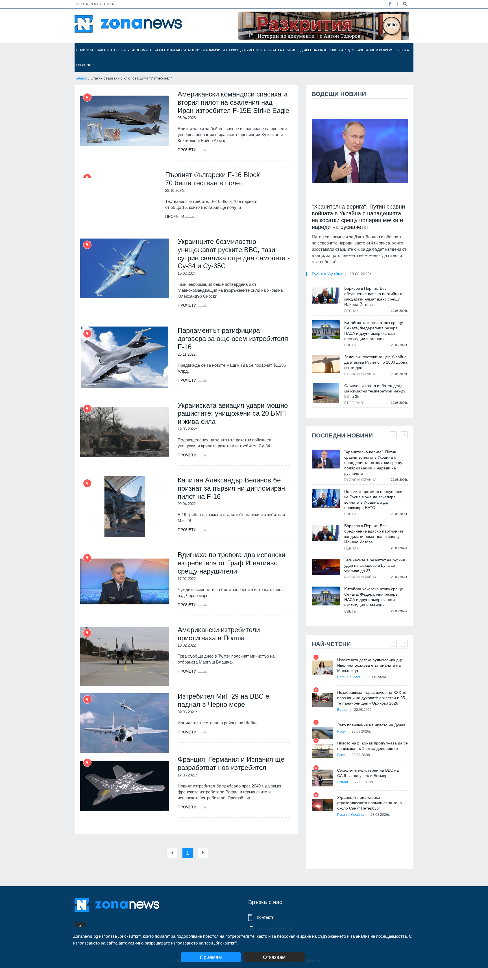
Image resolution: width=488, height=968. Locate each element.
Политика (84, 50)
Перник (351, 311)
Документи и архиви (258, 50)
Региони (84, 64)
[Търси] (405, 3)
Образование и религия (372, 50)
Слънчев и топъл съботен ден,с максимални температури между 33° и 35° (374, 391)
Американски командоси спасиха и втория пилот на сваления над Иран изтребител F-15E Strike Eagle (233, 102)
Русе (341, 731)
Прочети (188, 149)
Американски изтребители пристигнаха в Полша (219, 634)
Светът (121, 50)
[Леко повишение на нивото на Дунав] (322, 732)
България (103, 50)
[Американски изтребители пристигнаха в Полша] (124, 656)
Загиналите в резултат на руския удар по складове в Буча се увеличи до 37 (374, 565)
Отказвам (274, 957)
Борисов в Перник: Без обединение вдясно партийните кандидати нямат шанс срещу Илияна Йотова (374, 296)
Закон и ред (339, 50)
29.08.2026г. (360, 274)
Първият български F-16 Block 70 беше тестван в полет (212, 179)
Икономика (141, 50)
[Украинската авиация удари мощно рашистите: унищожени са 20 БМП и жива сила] (124, 432)
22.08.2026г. (363, 710)
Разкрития (287, 50)
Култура (402, 50)
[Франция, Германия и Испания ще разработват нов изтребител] (124, 786)
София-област (349, 677)
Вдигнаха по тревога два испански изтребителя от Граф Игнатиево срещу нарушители (231, 563)
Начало (81, 78)
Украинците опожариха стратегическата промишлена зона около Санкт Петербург (369, 802)
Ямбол (342, 782)
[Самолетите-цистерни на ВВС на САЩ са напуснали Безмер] (322, 778)
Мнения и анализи (204, 50)
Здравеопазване (313, 50)
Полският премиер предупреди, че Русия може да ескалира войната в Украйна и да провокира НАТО (374, 499)
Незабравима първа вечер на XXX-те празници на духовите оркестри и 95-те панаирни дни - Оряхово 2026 (371, 697)
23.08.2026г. (377, 677)
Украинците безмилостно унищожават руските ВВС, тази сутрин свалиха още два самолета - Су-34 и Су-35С (234, 254)
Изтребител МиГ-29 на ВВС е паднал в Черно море (223, 700)
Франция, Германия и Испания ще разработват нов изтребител (231, 763)
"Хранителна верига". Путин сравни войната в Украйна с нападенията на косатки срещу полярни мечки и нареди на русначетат (358, 216)
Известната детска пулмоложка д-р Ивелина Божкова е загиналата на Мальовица (369, 665)
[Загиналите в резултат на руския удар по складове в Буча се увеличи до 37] (326, 567)
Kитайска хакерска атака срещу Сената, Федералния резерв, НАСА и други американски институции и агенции (373, 330)
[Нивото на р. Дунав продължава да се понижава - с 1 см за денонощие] (322, 751)
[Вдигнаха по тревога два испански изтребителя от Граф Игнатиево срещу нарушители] (124, 581)
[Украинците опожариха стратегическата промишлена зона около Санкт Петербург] (322, 805)
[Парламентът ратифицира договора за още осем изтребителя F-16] (124, 357)
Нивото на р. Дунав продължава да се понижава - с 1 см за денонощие (372, 746)
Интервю (230, 50)
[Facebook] (390, 4)
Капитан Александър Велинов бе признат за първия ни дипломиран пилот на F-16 (231, 488)
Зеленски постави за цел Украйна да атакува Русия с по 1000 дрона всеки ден (376, 362)
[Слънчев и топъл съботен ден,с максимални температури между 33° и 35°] (326, 392)
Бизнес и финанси (170, 50)
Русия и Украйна (327, 274)
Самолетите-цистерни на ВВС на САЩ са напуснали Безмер (368, 773)
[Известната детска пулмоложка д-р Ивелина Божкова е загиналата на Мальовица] (322, 667)
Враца (342, 710)
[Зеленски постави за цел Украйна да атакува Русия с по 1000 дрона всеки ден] (326, 364)
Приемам (211, 957)
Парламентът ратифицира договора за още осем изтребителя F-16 (233, 339)
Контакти (265, 917)
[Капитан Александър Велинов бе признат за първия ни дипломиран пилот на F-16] (124, 506)
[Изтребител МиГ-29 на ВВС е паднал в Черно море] (124, 723)
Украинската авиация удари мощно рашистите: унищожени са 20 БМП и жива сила (233, 414)
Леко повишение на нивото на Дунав (371, 725)
